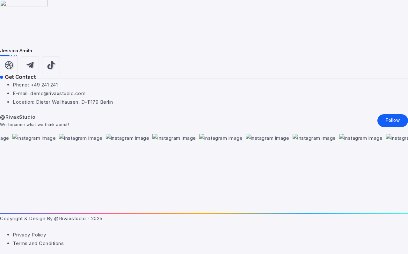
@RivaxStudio (17, 117)
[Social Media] (9, 65)
